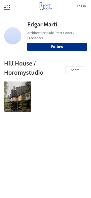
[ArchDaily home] (45, 6)
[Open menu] (6, 6)
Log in (81, 6)
